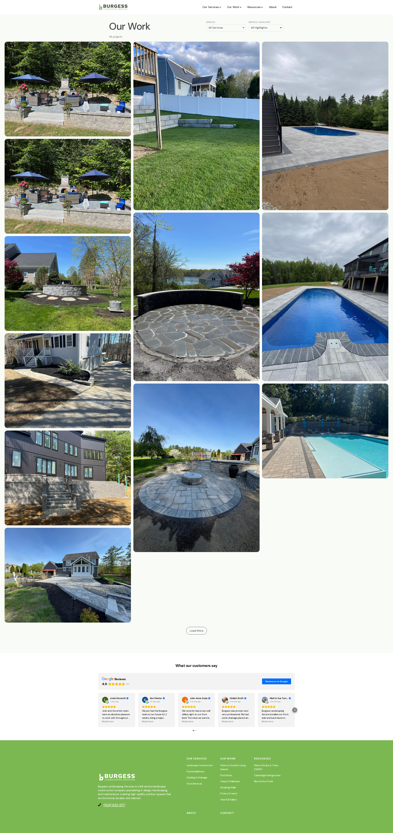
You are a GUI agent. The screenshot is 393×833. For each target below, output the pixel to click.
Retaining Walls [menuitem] (228, 787)
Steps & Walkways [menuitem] (230, 781)
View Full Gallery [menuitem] (228, 799)
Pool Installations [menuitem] (195, 771)
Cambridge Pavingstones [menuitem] (267, 775)
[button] (212, 7)
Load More (196, 631)
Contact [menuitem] (227, 813)
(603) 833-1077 (114, 805)
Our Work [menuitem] (228, 758)
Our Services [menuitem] (197, 758)
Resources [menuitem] (262, 758)
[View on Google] (105, 700)
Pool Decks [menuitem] (226, 775)
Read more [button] (107, 721)
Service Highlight (259, 22)
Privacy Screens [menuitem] (228, 793)
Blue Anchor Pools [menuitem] (263, 781)
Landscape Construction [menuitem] (200, 765)
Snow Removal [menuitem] (194, 783)
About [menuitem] (191, 813)
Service (210, 22)
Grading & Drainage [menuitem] (197, 777)
